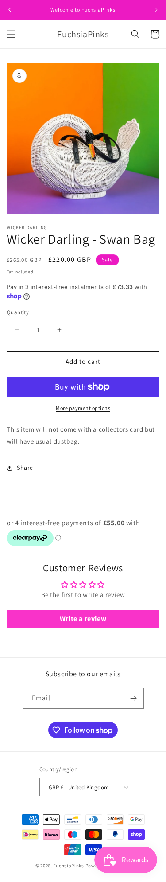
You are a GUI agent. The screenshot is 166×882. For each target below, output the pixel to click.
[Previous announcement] (9, 10)
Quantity (18, 312)
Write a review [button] (83, 618)
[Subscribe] (133, 698)
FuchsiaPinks (68, 865)
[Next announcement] (156, 10)
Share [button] (25, 468)
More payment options (83, 408)
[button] (11, 34)
